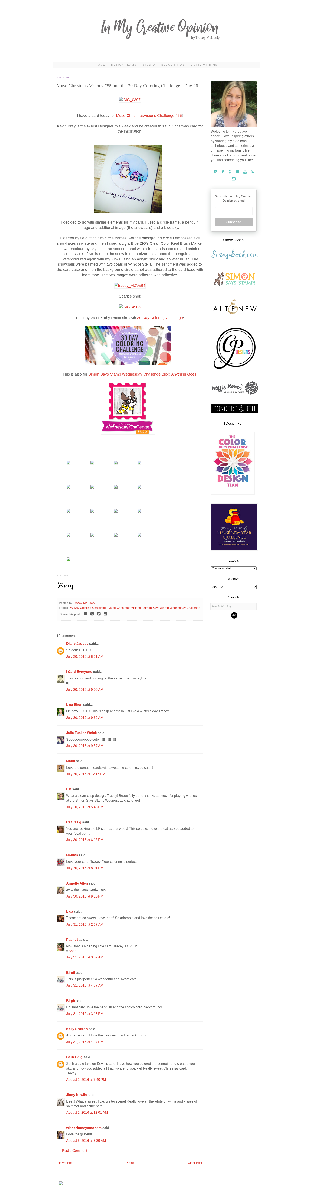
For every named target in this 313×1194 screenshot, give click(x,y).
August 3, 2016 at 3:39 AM (86, 1140)
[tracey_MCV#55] (130, 285)
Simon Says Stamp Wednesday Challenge (171, 607)
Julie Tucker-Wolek (82, 733)
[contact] (233, 179)
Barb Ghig (74, 1057)
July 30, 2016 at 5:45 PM (84, 807)
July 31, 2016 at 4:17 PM (84, 1042)
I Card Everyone (79, 672)
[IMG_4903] (130, 307)
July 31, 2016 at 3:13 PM (84, 1014)
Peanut (72, 939)
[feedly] (252, 172)
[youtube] (245, 172)
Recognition (172, 64)
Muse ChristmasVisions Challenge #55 (149, 115)
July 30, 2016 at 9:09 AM (84, 689)
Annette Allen (77, 883)
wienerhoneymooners (84, 1128)
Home (100, 64)
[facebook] (223, 172)
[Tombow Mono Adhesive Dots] (116, 511)
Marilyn (72, 855)
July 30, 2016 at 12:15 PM (85, 774)
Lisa (70, 911)
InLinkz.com (62, 575)
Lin (69, 789)
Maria (71, 761)
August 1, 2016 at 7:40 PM (86, 1079)
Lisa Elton (74, 705)
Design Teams (123, 64)
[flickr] (238, 172)
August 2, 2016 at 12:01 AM (87, 1112)
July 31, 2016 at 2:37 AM (84, 924)
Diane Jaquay (77, 643)
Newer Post (65, 1162)
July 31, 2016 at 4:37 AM (84, 985)
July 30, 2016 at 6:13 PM (84, 840)
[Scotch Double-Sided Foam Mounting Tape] (68, 560)
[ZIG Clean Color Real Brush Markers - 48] (139, 511)
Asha (72, 951)
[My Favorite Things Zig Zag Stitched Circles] (92, 535)
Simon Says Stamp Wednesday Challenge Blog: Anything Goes (142, 374)
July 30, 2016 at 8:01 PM (84, 868)
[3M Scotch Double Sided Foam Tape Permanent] (139, 535)
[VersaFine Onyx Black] (92, 511)
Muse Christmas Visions (125, 607)
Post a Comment (74, 1150)
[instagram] (215, 172)
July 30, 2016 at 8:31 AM (84, 656)
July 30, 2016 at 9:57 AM (84, 746)
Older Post (195, 1162)
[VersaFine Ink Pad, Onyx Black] (68, 511)
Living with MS (204, 64)
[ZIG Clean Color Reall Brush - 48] (68, 535)
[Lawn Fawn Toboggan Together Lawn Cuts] (116, 487)
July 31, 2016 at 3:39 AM (84, 957)
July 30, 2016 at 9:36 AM (84, 718)
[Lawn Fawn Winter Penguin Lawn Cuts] (116, 463)
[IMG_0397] (130, 100)
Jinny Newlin (77, 1095)
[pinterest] (230, 172)
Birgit (71, 972)
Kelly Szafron (77, 1029)
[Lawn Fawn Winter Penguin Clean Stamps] (68, 463)
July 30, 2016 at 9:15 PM (84, 896)
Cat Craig (74, 822)
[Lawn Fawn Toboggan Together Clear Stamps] (68, 487)
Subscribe (233, 222)
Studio (148, 64)
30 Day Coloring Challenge (160, 318)
